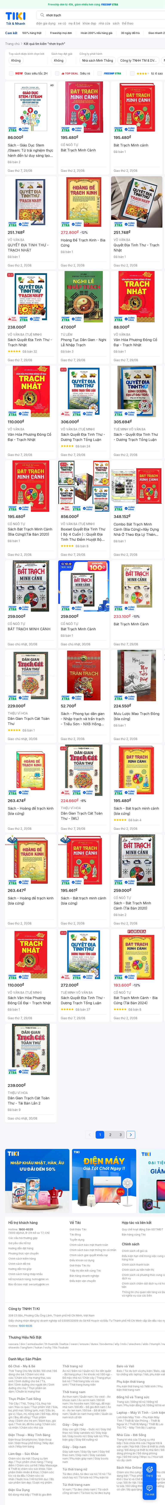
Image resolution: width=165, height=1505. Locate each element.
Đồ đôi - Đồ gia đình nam (90, 1407)
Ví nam (67, 1489)
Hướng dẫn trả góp (20, 1268)
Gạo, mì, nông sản (28, 1413)
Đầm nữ (76, 1370)
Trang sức (123, 1401)
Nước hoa (22, 1479)
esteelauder (35, 1344)
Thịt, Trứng (27, 1403)
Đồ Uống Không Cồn (138, 1486)
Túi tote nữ (85, 1477)
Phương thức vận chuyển (23, 1253)
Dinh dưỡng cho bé (27, 1381)
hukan (38, 1347)
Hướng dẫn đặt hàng (20, 1248)
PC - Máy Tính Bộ (134, 1427)
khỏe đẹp (89, 23)
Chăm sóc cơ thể (27, 1465)
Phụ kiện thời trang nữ (130, 1386)
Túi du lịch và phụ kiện (138, 1370)
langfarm (27, 1347)
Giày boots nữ (77, 1436)
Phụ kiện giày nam (81, 1458)
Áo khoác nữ (91, 1374)
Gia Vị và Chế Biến (135, 1479)
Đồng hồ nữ (138, 1401)
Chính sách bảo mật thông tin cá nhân (93, 1250)
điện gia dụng (45, 23)
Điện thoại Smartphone (22, 1439)
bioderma (106, 1344)
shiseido (13, 1347)
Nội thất (134, 1446)
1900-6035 (26, 1229)
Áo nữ (66, 1370)
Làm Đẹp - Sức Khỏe (23, 1454)
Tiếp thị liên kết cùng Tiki (85, 1270)
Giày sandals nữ (84, 1432)
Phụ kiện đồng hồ (134, 1405)
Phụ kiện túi (101, 1477)
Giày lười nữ (95, 1436)
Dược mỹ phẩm (42, 1482)
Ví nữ (102, 1474)
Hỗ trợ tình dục (39, 1479)
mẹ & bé (74, 23)
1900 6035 (25, 1325)
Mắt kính (150, 1386)
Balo (119, 1370)
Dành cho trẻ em (27, 1420)
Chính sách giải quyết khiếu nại (89, 1255)
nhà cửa (104, 23)
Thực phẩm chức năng (29, 1462)
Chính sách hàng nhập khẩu (25, 1274)
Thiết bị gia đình (42, 1494)
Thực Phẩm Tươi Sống (24, 1399)
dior (22, 1344)
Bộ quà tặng (134, 1489)
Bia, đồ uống (22, 1417)
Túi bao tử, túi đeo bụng (95, 1492)
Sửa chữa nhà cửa (134, 1443)
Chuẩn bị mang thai (28, 1391)
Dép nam (82, 1455)
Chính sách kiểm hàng (22, 1258)
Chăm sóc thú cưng (129, 1472)
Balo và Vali (125, 1366)
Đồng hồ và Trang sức (133, 1397)
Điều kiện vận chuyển (83, 1281)
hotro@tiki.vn (40, 1279)
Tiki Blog (75, 1234)
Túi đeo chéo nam (84, 1489)
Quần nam (86, 1396)
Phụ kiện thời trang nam (140, 1388)
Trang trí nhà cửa (127, 1439)
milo (124, 1344)
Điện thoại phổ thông (28, 1443)
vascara (13, 1344)
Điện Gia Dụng (19, 1490)
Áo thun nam (70, 1396)
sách (116, 23)
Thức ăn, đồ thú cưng (28, 1424)
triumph (155, 1344)
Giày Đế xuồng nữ (87, 1439)
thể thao (127, 23)
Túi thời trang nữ (75, 1469)
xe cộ (62, 23)
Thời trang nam (74, 1392)
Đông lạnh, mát (34, 1410)
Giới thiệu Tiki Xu (80, 1265)
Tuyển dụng (77, 1239)
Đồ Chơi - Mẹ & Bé (21, 1366)
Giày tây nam (89, 1451)
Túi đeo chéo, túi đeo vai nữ (80, 1474)
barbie (64, 1344)
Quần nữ (88, 1370)
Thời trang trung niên (83, 1384)
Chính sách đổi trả (19, 1263)
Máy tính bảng (25, 1446)
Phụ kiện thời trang (131, 1381)
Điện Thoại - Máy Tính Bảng (29, 1435)
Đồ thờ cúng (131, 1456)
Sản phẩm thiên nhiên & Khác (30, 1470)
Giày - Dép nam (74, 1447)
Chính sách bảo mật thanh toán (89, 1244)
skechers (135, 1344)
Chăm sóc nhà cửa (31, 1427)
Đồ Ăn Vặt (130, 1482)
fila (55, 1347)
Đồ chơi (46, 1370)
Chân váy (89, 1377)
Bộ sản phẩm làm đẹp (31, 1481)
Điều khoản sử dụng (82, 1260)
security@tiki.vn (39, 1284)
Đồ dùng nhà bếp (19, 1494)
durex (94, 1344)
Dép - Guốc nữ (90, 1429)
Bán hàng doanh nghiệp (84, 1275)
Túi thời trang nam (76, 1485)
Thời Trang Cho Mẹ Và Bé (24, 1370)
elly (117, 1344)
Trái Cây (13, 1403)
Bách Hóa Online (129, 1467)
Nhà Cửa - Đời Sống (131, 1435)
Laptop (151, 1427)
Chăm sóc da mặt (19, 1458)
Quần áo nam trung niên (85, 1413)
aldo (145, 1344)
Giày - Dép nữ (73, 1424)
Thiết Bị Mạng (138, 1424)
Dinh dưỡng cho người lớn (31, 1384)
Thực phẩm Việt (40, 1407)
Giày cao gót (70, 1429)
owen (74, 1344)
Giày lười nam (71, 1451)
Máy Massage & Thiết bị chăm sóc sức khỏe (32, 1467)
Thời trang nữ (73, 1366)
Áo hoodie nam (79, 1403)
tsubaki (64, 1347)
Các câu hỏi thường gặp (23, 1238)
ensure (84, 1344)
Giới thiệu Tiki (78, 1229)
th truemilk (51, 1344)
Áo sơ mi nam (86, 1400)
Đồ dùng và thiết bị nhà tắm (142, 1450)
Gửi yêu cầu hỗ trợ (19, 1243)
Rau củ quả (22, 1407)
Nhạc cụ (146, 1456)
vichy (47, 1347)
